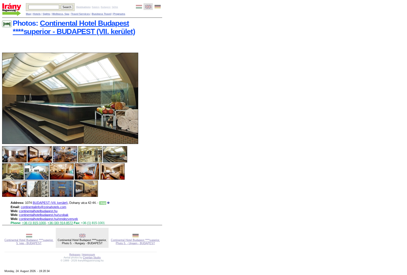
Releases (74, 254)
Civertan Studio (92, 257)
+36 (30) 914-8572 (60, 223)
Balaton (95, 7)
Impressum (88, 254)
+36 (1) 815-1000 (34, 223)
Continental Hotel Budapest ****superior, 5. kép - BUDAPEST (28, 241)
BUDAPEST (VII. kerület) (50, 202)
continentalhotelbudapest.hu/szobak (43, 215)
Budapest (105, 7)
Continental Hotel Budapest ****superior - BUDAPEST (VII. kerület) (74, 27)
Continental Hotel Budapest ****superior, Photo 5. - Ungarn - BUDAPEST (135, 241)
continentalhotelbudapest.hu (38, 211)
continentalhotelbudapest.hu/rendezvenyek (48, 219)
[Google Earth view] (108, 202)
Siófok (115, 7)
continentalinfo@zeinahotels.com (43, 207)
